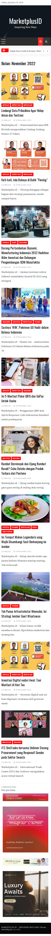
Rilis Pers (16, 458)
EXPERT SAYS (16, 105)
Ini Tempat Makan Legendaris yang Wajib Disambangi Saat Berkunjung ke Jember (23, 542)
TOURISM (15, 606)
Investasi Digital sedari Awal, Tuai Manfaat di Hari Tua (21, 682)
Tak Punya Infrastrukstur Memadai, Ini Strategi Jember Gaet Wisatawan (24, 613)
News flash (28, 105)
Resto (35, 527)
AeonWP (16, 929)
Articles (5, 105)
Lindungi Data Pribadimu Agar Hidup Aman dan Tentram (22, 113)
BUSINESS (5, 243)
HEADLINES (23, 243)
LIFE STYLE (16, 322)
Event (14, 243)
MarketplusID (25, 21)
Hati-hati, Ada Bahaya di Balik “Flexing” (24, 180)
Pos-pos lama (8, 790)
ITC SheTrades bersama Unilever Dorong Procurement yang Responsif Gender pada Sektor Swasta (24, 752)
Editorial (6, 120)
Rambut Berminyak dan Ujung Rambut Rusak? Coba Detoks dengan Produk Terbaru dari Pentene (23, 468)
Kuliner (15, 527)
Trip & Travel (7, 532)
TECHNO (38, 322)
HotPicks (5, 527)
